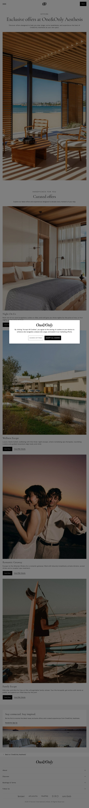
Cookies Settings (35, 338)
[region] (44, 332)
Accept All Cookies (53, 338)
